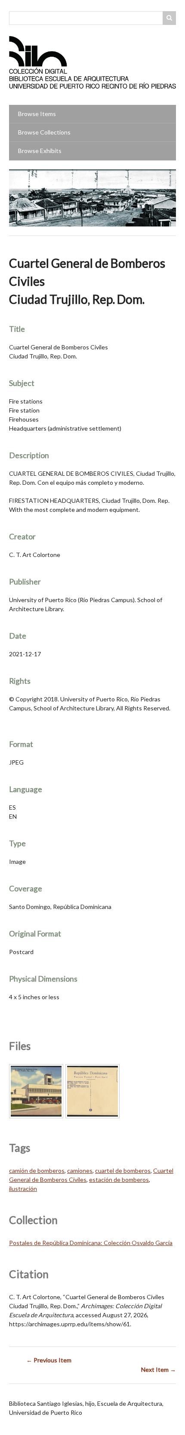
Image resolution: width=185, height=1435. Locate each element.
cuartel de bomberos (123, 1170)
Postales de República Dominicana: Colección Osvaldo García (91, 1242)
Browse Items (37, 113)
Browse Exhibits (40, 150)
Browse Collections (44, 132)
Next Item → (158, 1369)
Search (169, 18)
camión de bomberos (37, 1170)
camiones (79, 1170)
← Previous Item (48, 1360)
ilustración (23, 1188)
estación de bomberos (119, 1179)
